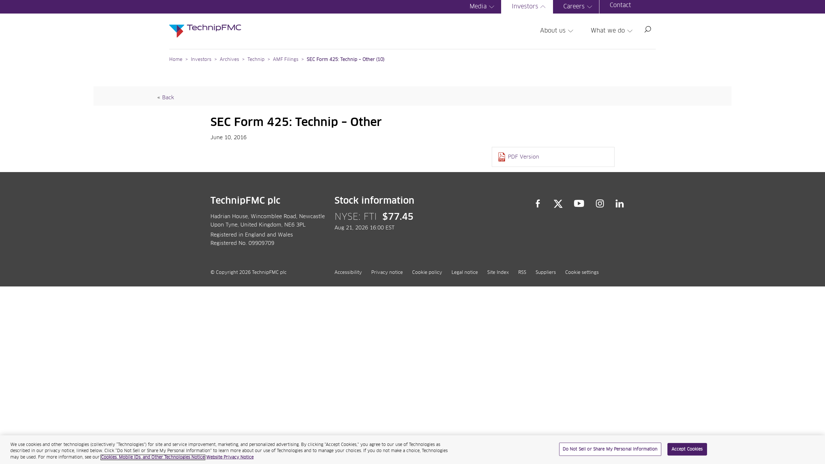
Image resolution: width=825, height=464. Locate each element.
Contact (620, 5)
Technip (256, 59)
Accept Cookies (687, 449)
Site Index (498, 272)
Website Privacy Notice (230, 457)
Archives (229, 59)
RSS (522, 272)
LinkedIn (620, 203)
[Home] (205, 24)
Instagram (600, 203)
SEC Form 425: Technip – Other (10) (345, 59)
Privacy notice (387, 272)
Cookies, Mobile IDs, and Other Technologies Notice (153, 457)
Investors (525, 7)
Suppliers (546, 272)
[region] (412, 449)
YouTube (579, 203)
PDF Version (523, 157)
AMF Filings (285, 59)
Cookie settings (582, 272)
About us (553, 31)
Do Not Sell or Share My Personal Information (610, 449)
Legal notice (464, 272)
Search (648, 29)
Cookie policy (427, 272)
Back (168, 97)
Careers (574, 7)
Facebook (537, 203)
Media (478, 7)
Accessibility (348, 272)
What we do (608, 31)
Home (175, 59)
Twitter (558, 203)
